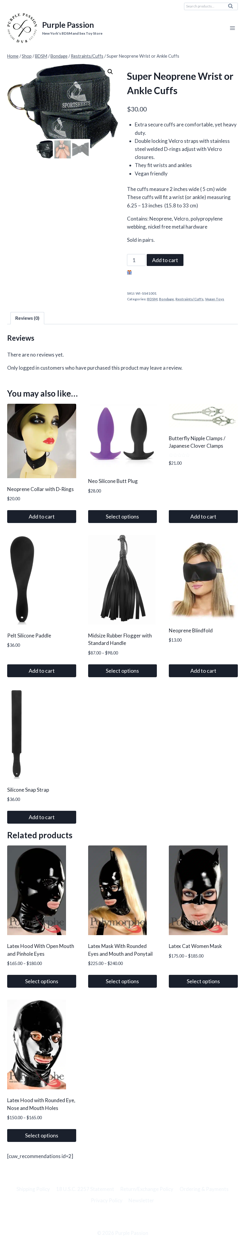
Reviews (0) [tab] (27, 318)
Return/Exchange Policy (146, 1189)
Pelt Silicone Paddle (29, 635)
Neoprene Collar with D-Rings (40, 489)
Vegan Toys (214, 299)
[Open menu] (232, 28)
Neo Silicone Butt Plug (113, 481)
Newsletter (141, 1200)
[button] (110, 71)
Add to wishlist (149, 273)
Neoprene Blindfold (191, 630)
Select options (122, 516)
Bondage (166, 299)
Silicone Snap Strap (28, 790)
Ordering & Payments (204, 1189)
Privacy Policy (106, 1200)
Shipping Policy (33, 1189)
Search (232, 7)
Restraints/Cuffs (189, 299)
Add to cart (165, 260)
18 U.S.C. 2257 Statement (85, 1189)
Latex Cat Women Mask (195, 946)
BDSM (152, 299)
